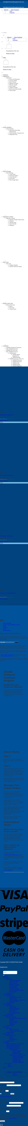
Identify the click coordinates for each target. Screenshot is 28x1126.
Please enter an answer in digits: (9, 1088)
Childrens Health (13, 87)
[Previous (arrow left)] (0, 1125)
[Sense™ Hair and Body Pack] (9, 588)
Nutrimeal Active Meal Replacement (15, 998)
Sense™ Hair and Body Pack (8, 593)
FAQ (4, 629)
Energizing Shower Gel (6, 415)
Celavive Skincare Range (15, 266)
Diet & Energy (7, 171)
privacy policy (13, 1118)
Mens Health (12, 86)
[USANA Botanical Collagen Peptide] (9, 349)
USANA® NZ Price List (11, 350)
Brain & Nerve (12, 82)
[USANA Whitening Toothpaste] (9, 288)
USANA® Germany (17, 360)
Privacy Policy (7, 630)
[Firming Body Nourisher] (9, 470)
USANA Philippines (17, 365)
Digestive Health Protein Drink (16, 219)
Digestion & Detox (13, 83)
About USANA (7, 623)
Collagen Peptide (13, 265)
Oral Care (11, 307)
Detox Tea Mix (12, 224)
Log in (12, 1093)
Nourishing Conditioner (6, 536)
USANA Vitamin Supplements (16, 1051)
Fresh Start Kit (12, 177)
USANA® (5, 1042)
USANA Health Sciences (6, 656)
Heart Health (12, 90)
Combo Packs (12, 309)
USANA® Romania (17, 361)
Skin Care (6, 262)
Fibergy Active (12, 222)
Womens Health (13, 84)
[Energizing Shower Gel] (9, 409)
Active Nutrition (7, 127)
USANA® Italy (15, 363)
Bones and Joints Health (15, 89)
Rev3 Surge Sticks (13, 180)
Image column (10, 993)
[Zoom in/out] (2, 1124)
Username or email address (8, 1081)
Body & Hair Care (8, 303)
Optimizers (6, 76)
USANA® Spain (16, 364)
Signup (16, 642)
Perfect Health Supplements (7, 654)
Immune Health (13, 80)
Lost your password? (5, 1096)
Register (2, 1121)
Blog (4, 626)
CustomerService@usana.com (12, 855)
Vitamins (5, 75)
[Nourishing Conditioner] (9, 530)
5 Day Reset (12, 174)
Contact (5, 627)
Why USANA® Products (12, 351)
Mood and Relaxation (14, 79)
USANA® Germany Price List (16, 358)
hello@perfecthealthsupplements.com (13, 2)
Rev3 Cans (12, 178)
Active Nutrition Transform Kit (16, 133)
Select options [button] (4, 420)
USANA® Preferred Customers (14, 1043)
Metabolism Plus (13, 134)
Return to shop (10, 53)
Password (3, 1085)
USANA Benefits (16, 357)
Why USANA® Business (13, 1045)
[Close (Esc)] (0, 1124)
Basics (11, 306)
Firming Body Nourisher (6, 475)
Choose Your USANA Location (11, 624)
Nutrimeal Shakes (13, 175)
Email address (4, 1102)
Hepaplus (11, 225)
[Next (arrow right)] (2, 1125)
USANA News (12, 353)
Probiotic (11, 221)
